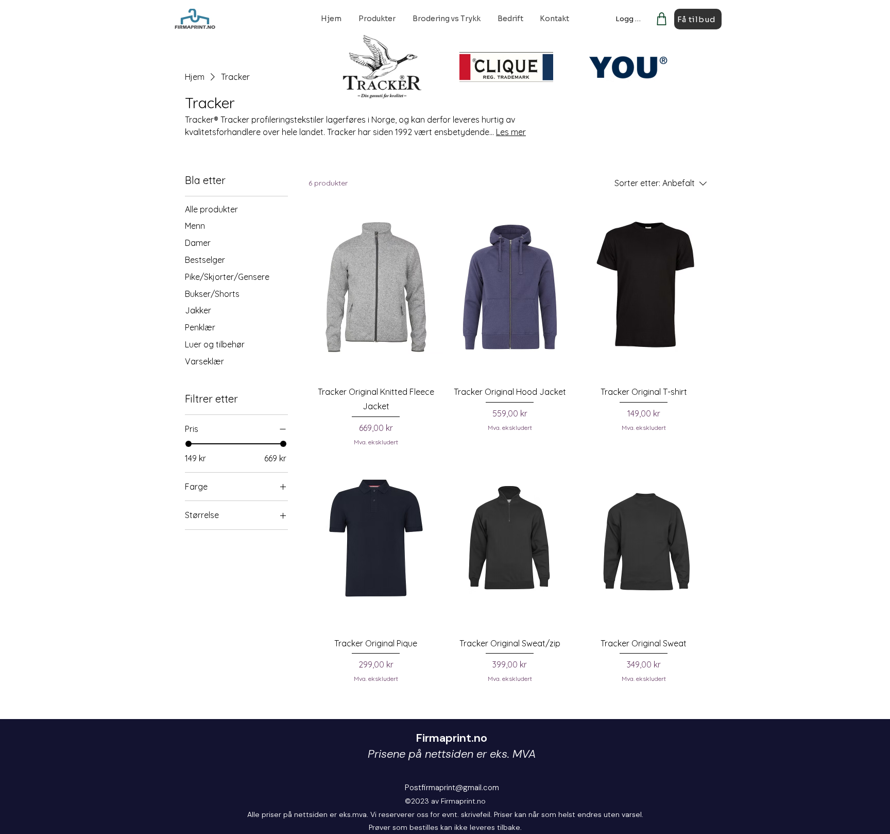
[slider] (188, 444)
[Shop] (661, 18)
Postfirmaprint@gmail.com (452, 787)
